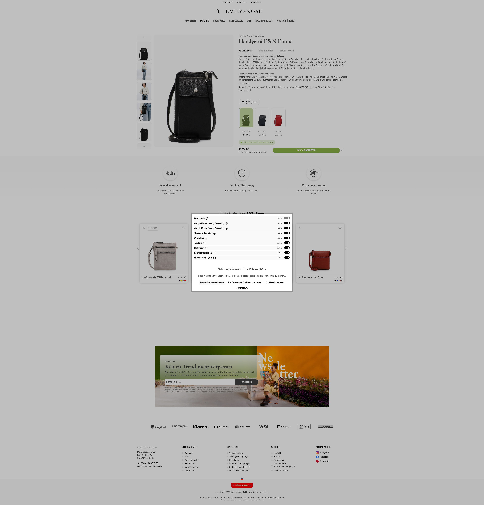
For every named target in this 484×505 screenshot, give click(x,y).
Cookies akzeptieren (275, 282)
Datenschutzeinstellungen (212, 282)
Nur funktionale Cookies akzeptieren (244, 282)
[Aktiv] (287, 218)
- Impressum (242, 287)
